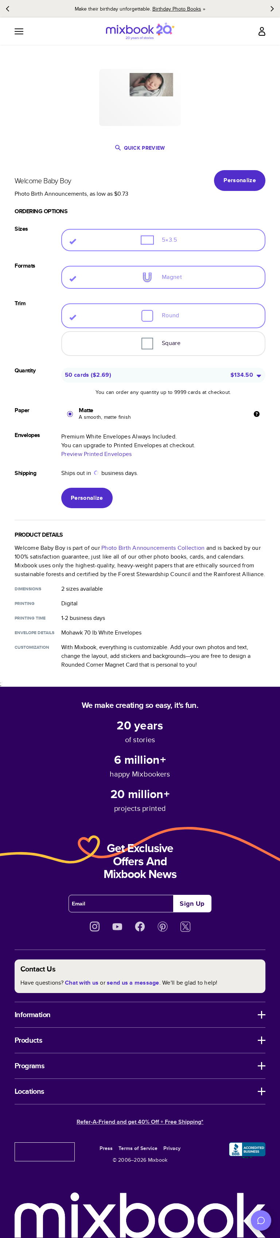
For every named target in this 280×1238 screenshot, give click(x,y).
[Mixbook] (140, 31)
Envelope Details (34, 632)
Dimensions (28, 589)
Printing (25, 603)
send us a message (133, 982)
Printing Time (30, 618)
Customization (32, 647)
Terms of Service (138, 1148)
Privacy (171, 1148)
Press (106, 1148)
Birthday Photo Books (176, 8)
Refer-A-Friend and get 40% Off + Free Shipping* (140, 1122)
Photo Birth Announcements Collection (153, 548)
